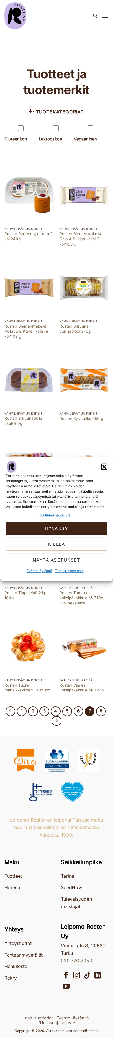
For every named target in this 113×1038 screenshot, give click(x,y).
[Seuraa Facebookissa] (66, 976)
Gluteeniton (15, 138)
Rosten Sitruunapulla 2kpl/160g (23, 421)
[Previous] (10, 711)
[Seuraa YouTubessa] (66, 987)
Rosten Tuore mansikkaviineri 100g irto (27, 688)
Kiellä (56, 544)
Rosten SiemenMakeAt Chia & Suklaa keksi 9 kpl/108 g (80, 238)
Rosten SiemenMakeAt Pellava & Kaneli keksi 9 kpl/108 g (26, 331)
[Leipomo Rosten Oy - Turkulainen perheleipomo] (33, 16)
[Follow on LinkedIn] (97, 976)
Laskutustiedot (38, 1018)
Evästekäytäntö (39, 571)
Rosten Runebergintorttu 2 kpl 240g (28, 236)
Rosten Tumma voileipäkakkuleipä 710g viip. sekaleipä (81, 597)
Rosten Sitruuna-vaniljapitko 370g (75, 329)
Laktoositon (50, 138)
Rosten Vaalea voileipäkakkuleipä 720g (81, 688)
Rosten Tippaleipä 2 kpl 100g (25, 595)
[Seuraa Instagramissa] (76, 976)
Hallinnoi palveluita (55, 515)
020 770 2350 (76, 960)
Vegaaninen (85, 138)
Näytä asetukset (57, 560)
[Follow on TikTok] (87, 976)
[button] (104, 467)
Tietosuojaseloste (69, 571)
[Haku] (95, 15)
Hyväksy (56, 528)
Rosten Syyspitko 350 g (81, 418)
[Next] (56, 721)
